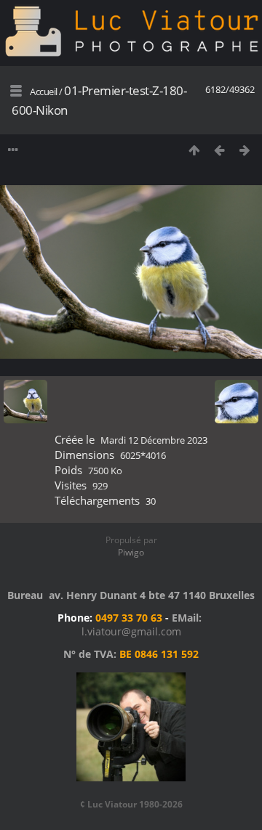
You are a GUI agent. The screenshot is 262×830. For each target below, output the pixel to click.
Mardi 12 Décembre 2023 (153, 440)
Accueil (43, 91)
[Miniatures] (194, 150)
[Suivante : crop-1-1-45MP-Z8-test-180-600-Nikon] (245, 150)
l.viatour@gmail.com (131, 631)
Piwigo (131, 552)
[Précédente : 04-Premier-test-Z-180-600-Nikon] (219, 150)
